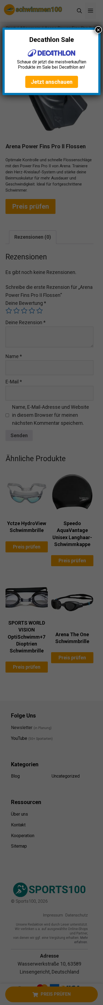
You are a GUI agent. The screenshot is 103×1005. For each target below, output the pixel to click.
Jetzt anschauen (52, 82)
